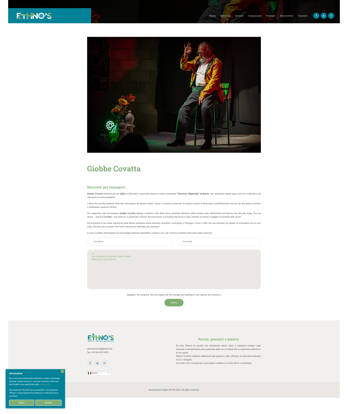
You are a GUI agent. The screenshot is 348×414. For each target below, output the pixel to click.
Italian (94, 373)
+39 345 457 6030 (99, 352)
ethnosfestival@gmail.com (99, 348)
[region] (35, 389)
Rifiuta (21, 403)
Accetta (48, 403)
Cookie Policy (24, 396)
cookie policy (44, 384)
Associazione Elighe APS (161, 390)
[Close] (62, 371)
